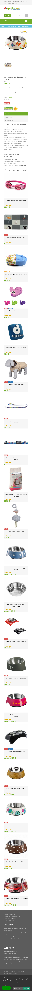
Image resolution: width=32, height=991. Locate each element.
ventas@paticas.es (19, 1)
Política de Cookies (10, 914)
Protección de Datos (10, 919)
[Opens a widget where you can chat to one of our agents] (6, 988)
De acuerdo (27, 988)
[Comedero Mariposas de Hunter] (8, 65)
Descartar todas (17, 988)
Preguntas (9, 120)
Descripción (8, 114)
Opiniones (9, 117)
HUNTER (10, 97)
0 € (9, 15)
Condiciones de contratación (12, 916)
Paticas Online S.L (9, 921)
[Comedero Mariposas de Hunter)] (16, 44)
